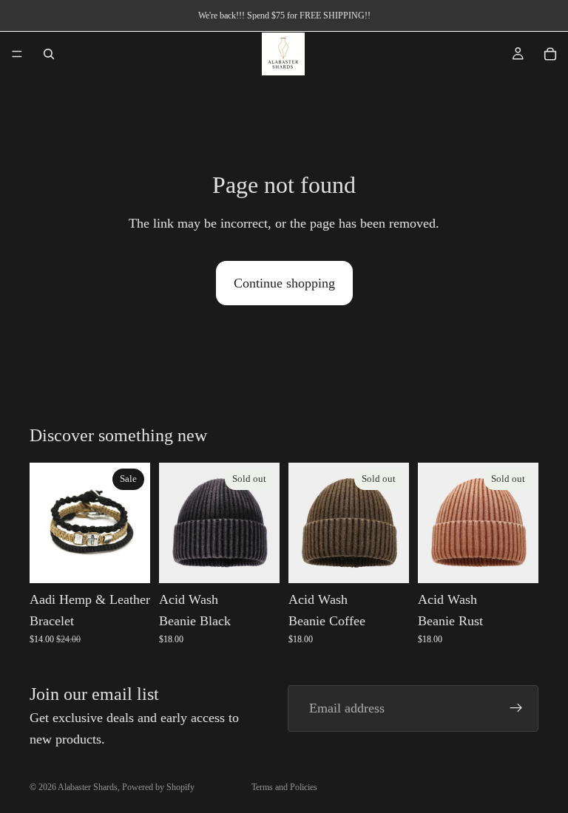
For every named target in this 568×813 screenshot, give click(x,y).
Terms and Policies (284, 787)
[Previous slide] (434, 522)
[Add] (127, 560)
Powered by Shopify (158, 787)
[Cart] (550, 54)
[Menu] (17, 54)
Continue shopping (284, 283)
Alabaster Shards (88, 787)
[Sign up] (516, 708)
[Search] (49, 54)
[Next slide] (522, 522)
